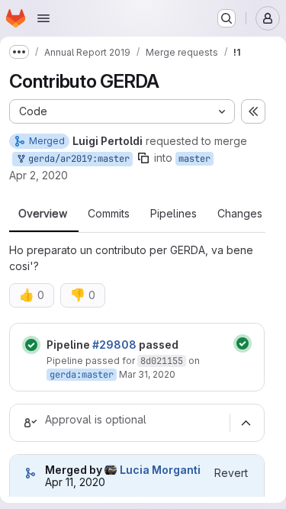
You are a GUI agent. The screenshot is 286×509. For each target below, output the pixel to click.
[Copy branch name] (143, 158)
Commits (109, 214)
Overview (42, 214)
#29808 (114, 344)
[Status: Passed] (31, 345)
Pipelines (173, 214)
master (194, 159)
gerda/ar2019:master (76, 159)
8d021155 (161, 361)
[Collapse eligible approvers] (245, 423)
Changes (239, 214)
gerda (63, 375)
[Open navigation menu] (43, 18)
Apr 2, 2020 (38, 175)
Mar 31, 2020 (147, 374)
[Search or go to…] (226, 18)
